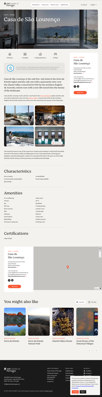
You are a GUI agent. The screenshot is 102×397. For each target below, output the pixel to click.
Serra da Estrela (45, 96)
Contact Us (50, 381)
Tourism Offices (69, 380)
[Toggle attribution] (100, 288)
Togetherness (69, 371)
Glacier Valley (33, 98)
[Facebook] (75, 86)
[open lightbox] (19, 115)
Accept (75, 392)
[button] (93, 4)
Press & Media (69, 373)
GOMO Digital (49, 391)
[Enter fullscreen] (100, 248)
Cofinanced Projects (52, 373)
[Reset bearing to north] (100, 256)
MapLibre (97, 288)
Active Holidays (69, 375)
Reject (83, 392)
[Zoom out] (100, 254)
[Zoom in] (100, 251)
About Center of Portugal (54, 371)
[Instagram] (78, 86)
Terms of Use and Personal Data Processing (52, 377)
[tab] (80, 302)
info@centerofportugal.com (12, 384)
